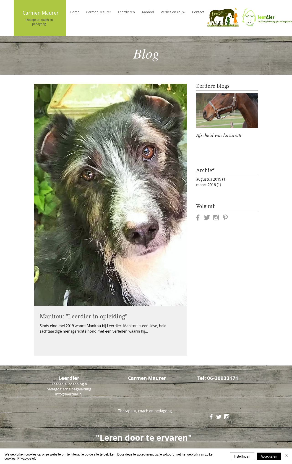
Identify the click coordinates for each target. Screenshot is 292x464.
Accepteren (269, 456)
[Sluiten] (286, 456)
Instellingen (242, 456)
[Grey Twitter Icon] (207, 217)
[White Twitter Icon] (218, 416)
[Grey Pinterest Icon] (225, 217)
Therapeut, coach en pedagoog (39, 22)
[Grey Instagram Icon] (216, 217)
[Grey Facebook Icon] (198, 217)
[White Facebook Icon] (211, 416)
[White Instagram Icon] (226, 416)
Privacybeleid (26, 458)
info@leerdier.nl (69, 394)
